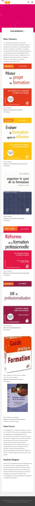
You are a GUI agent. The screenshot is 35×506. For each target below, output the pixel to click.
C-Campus (13, 500)
